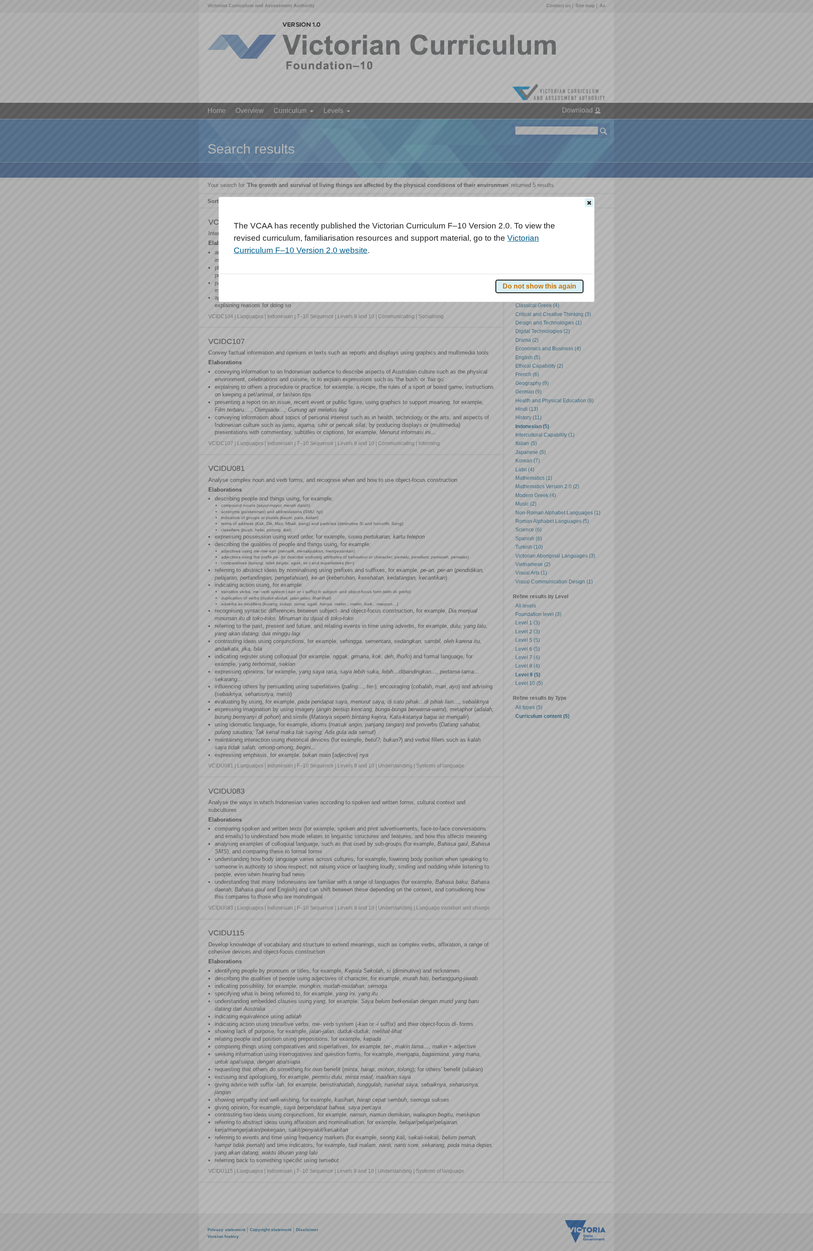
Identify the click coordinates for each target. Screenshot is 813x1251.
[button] (589, 202)
